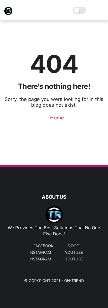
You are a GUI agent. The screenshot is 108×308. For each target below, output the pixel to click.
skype (73, 245)
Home (56, 118)
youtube (74, 252)
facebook (43, 245)
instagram (40, 252)
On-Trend (74, 280)
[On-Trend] (8, 13)
